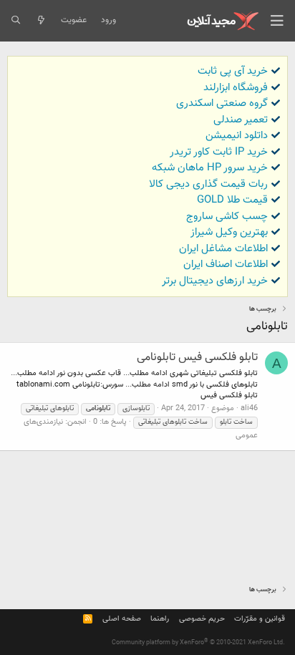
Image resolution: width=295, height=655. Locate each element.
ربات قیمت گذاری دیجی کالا (208, 184)
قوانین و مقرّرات (259, 619)
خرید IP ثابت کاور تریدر (219, 152)
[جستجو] (15, 21)
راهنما (159, 619)
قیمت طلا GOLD (232, 200)
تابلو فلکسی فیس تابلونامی (197, 358)
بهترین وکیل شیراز (229, 232)
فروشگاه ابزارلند (235, 87)
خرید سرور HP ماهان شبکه (210, 168)
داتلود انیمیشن (236, 135)
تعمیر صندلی (240, 120)
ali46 (249, 408)
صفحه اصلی (121, 619)
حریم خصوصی (202, 619)
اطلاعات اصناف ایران (225, 264)
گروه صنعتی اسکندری (222, 103)
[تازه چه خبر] (40, 21)
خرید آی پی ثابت (233, 71)
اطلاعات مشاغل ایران (223, 249)
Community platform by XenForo (198, 643)
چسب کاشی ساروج (227, 216)
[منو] (277, 21)
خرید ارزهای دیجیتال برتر (215, 281)
